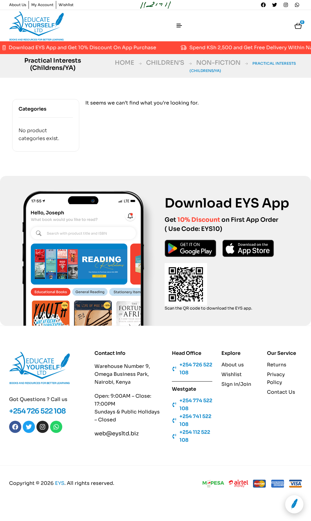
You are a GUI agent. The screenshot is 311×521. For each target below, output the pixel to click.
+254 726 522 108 (37, 411)
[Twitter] (274, 5)
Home (124, 63)
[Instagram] (286, 5)
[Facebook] (263, 5)
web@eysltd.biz (116, 433)
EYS (59, 483)
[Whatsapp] (297, 5)
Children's (165, 63)
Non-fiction (218, 63)
